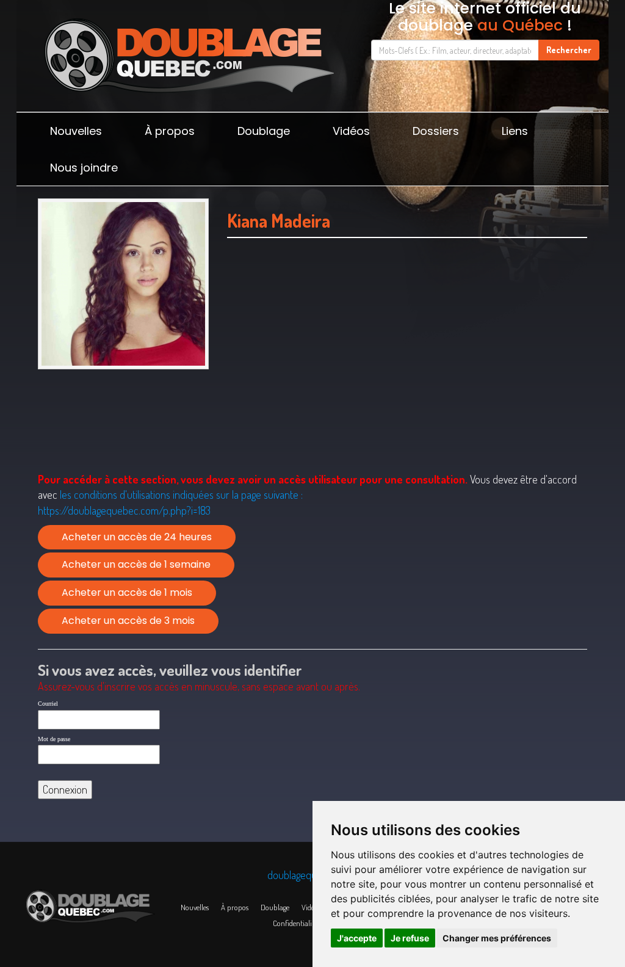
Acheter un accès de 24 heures (137, 537)
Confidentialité (295, 923)
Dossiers (436, 131)
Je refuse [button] (410, 938)
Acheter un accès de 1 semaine (136, 564)
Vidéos (351, 131)
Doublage (263, 131)
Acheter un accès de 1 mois (127, 592)
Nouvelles (76, 131)
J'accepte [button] (357, 938)
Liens (515, 131)
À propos (170, 131)
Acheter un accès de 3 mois (128, 621)
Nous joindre (84, 167)
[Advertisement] (407, 370)
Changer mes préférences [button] (497, 938)
